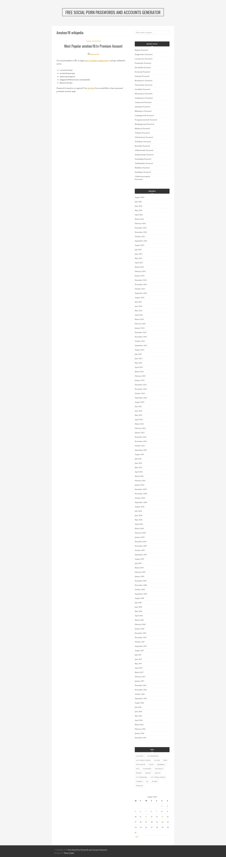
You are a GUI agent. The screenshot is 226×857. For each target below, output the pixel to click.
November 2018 (141, 585)
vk (147, 781)
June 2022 (138, 411)
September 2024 (141, 293)
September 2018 (141, 594)
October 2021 (140, 446)
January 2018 (139, 629)
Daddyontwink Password (144, 154)
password (147, 769)
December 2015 (140, 738)
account (140, 756)
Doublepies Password (143, 172)
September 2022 (141, 398)
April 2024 (139, 315)
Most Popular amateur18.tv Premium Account (93, 46)
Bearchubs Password (142, 146)
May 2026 (138, 210)
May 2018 (138, 611)
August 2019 (139, 559)
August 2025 (139, 245)
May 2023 (138, 363)
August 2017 (139, 650)
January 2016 (139, 733)
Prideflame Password (143, 141)
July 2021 (138, 459)
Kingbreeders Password (143, 54)
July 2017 (138, 655)
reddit (148, 773)
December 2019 (140, 541)
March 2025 (139, 267)
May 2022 (138, 415)
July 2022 (138, 406)
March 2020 (139, 528)
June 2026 (138, 206)
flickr (157, 760)
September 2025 (141, 241)
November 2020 (141, 493)
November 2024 (141, 284)
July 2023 (138, 354)
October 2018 (140, 589)
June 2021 (138, 463)
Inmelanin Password (142, 107)
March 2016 (139, 724)
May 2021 (138, 467)
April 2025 (139, 262)
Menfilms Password (142, 168)
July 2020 (138, 511)
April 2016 (139, 720)
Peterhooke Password (143, 63)
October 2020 (140, 498)
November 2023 (141, 337)
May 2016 (138, 716)
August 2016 (139, 703)
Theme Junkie (69, 853)
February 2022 (140, 428)
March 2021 (139, 476)
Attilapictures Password (144, 98)
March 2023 (139, 371)
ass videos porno (143, 760)
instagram (140, 764)
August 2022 (139, 402)
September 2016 (141, 698)
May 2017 (138, 663)
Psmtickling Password (143, 159)
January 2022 (140, 432)
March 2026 (139, 219)
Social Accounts (93, 41)
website (139, 786)
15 (162, 817)
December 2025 (141, 228)
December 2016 (140, 685)
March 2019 (139, 568)
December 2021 (140, 437)
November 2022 (141, 389)
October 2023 (140, 341)
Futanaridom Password (143, 85)
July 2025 (138, 249)
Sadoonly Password (142, 76)
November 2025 (141, 232)
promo (139, 773)
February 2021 (140, 480)
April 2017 (139, 668)
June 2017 (138, 659)
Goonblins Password (142, 89)
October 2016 (140, 694)
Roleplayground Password (144, 124)
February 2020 (140, 533)
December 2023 (141, 332)
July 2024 (138, 302)
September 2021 (141, 450)
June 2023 (138, 358)
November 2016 (141, 690)
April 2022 (139, 419)
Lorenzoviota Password (143, 59)
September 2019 (141, 554)
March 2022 (139, 424)
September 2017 (141, 646)
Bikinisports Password (143, 111)
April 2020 (139, 524)
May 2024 (138, 310)
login (151, 764)
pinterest (159, 769)
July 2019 (138, 563)
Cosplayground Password (144, 115)
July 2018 (138, 602)
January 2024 (140, 328)
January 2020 (140, 537)
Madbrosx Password (142, 128)
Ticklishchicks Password (144, 163)
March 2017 (139, 672)
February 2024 (140, 323)
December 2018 (140, 581)
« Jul (136, 837)
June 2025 (138, 254)
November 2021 (141, 441)
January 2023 (139, 380)
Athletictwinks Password (144, 150)
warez (154, 781)
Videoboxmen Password (144, 137)
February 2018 (140, 624)
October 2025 (140, 236)
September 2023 (141, 345)
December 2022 (141, 385)
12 (146, 817)
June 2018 (138, 607)
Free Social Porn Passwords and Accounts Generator (87, 850)
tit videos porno (158, 777)
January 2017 (139, 681)
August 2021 (139, 454)
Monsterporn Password (143, 93)
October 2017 (140, 642)
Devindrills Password (143, 67)
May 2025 (138, 258)
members (161, 764)
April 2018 (139, 615)
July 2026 (138, 201)
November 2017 (141, 637)
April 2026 (139, 215)
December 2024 (141, 280)
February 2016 (140, 729)
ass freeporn (152, 756)
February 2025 (140, 271)
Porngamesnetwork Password (146, 120)
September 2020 (141, 502)
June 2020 (138, 515)
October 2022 (140, 393)
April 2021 (139, 472)
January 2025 (140, 276)
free (165, 760)
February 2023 (140, 376)
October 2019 (140, 550)
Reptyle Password (141, 50)
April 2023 (139, 367)
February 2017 (140, 676)
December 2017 (140, 633)
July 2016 (138, 707)
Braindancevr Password (143, 80)
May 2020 (138, 520)
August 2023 (139, 350)
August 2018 (139, 598)
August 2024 (139, 297)
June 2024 (138, 306)
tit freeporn (141, 777)
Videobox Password (142, 133)
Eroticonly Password (142, 72)
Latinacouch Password (143, 102)
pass (137, 769)
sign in (157, 773)
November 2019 (141, 546)
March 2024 (139, 319)
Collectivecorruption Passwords (142, 178)
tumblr (139, 781)
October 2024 (140, 289)
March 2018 (139, 620)
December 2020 (141, 489)
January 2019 (139, 576)
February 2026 (140, 223)
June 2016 (138, 711)
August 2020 (139, 507)
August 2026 (139, 197)
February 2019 (140, 572)
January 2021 (139, 485)
